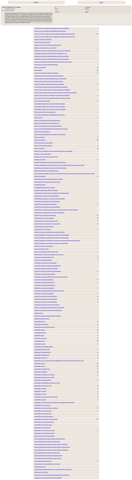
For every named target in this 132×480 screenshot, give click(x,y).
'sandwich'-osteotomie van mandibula (42, 39)
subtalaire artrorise (38, 313)
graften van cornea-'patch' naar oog (42, 131)
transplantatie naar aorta (39, 321)
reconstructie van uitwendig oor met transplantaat (45, 296)
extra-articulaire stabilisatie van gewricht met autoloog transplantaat (49, 106)
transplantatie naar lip (39, 335)
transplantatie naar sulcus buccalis (42, 349)
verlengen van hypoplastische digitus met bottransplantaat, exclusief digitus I (51, 475)
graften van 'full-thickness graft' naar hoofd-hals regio (46, 123)
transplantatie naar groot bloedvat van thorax (44, 327)
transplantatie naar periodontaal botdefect (43, 346)
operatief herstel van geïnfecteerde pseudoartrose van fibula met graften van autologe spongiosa (56, 209)
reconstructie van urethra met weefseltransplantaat (45, 299)
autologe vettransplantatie (40, 67)
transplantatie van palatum (40, 388)
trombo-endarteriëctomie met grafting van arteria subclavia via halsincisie (51, 444)
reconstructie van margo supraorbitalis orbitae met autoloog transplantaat (50, 276)
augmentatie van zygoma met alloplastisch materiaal (46, 64)
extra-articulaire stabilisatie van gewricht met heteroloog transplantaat (50, 109)
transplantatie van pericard (40, 391)
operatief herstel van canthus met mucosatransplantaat (46, 196)
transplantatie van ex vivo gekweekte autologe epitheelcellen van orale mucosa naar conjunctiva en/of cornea (58, 360)
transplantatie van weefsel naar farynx (43, 410)
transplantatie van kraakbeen (40, 371)
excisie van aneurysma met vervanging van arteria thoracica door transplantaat (52, 89)
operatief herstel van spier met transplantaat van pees (46, 221)
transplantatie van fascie (39, 363)
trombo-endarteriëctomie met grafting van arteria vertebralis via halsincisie (51, 450)
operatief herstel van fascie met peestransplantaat (45, 204)
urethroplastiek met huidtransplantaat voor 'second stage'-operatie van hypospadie (52, 469)
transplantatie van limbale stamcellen (42, 380)
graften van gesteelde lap (40, 140)
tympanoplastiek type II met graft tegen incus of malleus (47, 464)
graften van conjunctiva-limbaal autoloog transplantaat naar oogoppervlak (51, 128)
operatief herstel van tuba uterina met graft (44, 226)
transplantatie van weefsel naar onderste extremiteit (45, 419)
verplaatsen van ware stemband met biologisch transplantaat (48, 477)
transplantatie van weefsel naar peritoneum (44, 422)
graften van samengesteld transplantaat (43, 145)
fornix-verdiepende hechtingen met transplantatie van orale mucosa (49, 114)
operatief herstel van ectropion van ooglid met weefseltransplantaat (49, 198)
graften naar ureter (38, 117)
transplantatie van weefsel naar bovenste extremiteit (46, 408)
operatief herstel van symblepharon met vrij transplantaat (47, 223)
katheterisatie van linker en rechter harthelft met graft (46, 170)
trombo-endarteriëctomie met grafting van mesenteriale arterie (48, 455)
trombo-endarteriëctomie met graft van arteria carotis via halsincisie (49, 438)
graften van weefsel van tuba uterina (42, 154)
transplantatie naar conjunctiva (41, 324)
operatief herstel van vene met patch (42, 229)
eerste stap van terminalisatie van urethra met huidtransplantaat (48, 81)
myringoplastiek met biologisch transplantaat (44, 187)
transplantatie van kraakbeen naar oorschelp (44, 377)
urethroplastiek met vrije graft (41, 472)
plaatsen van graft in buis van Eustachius (43, 246)
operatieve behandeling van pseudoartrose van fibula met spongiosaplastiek (51, 237)
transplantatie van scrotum (40, 394)
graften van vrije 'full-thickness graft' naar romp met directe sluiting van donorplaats (53, 151)
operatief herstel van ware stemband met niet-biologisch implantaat (49, 232)
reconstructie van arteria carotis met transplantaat (45, 263)
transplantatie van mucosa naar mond (42, 385)
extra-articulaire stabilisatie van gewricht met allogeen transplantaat (49, 103)
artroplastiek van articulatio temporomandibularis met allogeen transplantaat (51, 56)
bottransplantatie (38, 70)
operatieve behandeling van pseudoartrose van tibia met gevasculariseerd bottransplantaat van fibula (57, 240)
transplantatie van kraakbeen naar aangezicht (44, 374)
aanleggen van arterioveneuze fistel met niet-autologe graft (47, 45)
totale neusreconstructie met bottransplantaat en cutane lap (47, 316)
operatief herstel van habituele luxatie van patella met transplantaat (49, 212)
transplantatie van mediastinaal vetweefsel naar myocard (47, 383)
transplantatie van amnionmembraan (42, 352)
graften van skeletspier (39, 148)
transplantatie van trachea (40, 399)
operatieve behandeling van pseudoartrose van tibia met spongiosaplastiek (51, 243)
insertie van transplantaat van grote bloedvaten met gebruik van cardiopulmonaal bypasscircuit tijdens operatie (59, 165)
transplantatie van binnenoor (40, 357)
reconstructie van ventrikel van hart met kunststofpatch (46, 304)
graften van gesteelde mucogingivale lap (43, 142)
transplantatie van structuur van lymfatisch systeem (46, 396)
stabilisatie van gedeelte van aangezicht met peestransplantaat (48, 310)
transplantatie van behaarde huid (41, 355)
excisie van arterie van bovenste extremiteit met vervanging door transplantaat (52, 95)
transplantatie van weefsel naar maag (42, 413)
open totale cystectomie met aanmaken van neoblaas (46, 190)
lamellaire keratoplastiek (39, 176)
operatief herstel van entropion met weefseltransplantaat (47, 201)
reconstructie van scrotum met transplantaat (44, 288)
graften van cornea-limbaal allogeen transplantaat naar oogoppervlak (49, 134)
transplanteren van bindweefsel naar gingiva (44, 433)
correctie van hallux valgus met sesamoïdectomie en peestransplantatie (50, 78)
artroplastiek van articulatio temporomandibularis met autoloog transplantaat (51, 59)
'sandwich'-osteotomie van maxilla (42, 42)
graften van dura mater (39, 137)
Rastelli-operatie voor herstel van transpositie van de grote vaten (48, 254)
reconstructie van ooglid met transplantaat (43, 279)
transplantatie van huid (39, 366)
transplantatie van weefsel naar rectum (43, 424)
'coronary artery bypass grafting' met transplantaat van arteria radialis (50, 31)
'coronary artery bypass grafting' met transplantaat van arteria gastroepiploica (51, 28)
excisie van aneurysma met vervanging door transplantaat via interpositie (50, 87)
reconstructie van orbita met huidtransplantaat (44, 285)
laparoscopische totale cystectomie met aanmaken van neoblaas (48, 179)
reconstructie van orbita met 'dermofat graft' (44, 282)
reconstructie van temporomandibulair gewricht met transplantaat (49, 290)
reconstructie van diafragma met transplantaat (44, 274)
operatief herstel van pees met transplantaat (44, 218)
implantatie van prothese (39, 159)
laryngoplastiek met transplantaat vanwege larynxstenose (47, 182)
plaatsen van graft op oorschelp (41, 249)
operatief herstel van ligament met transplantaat (45, 215)
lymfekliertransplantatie (39, 184)
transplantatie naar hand (39, 330)
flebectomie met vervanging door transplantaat (44, 112)
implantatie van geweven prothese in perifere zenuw (46, 156)
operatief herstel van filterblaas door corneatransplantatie (47, 207)
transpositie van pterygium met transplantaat (44, 436)
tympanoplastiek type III (40, 466)
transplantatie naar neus (39, 341)
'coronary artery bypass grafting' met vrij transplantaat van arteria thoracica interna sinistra (54, 36)
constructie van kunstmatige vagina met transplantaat (46, 73)
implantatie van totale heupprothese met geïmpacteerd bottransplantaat (50, 162)
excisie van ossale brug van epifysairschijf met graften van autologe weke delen (52, 98)
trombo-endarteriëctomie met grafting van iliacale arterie (47, 452)
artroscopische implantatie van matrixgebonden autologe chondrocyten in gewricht (53, 61)
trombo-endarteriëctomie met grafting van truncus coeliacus (47, 458)
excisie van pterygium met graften (42, 101)
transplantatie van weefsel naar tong (42, 427)
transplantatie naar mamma (40, 338)
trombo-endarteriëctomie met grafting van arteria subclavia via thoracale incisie (52, 447)
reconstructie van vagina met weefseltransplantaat (45, 302)
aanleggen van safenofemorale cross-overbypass (45, 47)
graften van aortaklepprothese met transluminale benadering (47, 126)
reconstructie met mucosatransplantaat (43, 260)
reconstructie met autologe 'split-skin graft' (44, 257)
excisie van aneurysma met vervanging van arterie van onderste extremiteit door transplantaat (55, 92)
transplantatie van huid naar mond (42, 369)
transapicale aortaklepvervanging (41, 318)
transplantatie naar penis (39, 343)
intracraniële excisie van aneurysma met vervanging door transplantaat (50, 168)
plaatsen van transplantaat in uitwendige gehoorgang (46, 251)
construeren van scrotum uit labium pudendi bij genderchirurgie (48, 75)
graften (86, 12)
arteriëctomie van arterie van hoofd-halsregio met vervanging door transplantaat (52, 50)
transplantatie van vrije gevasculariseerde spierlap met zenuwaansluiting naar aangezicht (54, 402)
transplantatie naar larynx (40, 332)
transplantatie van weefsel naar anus (42, 405)
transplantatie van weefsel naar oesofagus (43, 416)
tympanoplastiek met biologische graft (43, 461)
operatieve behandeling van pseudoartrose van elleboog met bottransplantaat (51, 235)
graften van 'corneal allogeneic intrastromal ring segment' (47, 120)
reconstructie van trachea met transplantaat (44, 293)
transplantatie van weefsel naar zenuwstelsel (44, 430)
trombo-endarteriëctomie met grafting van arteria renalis (47, 441)
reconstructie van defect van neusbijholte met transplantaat (47, 271)
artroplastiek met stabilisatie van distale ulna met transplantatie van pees (50, 53)
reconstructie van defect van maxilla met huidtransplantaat (47, 265)
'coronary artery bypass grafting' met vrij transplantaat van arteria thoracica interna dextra (54, 34)
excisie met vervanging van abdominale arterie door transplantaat (49, 84)
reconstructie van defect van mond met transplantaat (46, 268)
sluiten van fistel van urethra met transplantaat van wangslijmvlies (49, 307)
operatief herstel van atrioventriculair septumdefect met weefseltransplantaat (51, 193)
